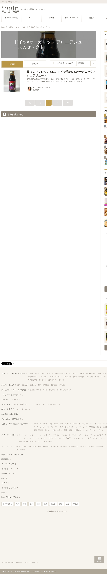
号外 (3, 492)
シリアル (85, 424)
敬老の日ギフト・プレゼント (38, 377)
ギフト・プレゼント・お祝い (13, 373)
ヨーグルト (76, 424)
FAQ (52, 571)
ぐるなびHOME (6, 571)
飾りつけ (52, 390)
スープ (88, 430)
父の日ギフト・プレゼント (57, 380)
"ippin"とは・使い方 (31, 562)
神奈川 (75, 504)
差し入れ (25, 385)
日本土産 (62, 385)
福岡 (38, 504)
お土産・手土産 (7, 385)
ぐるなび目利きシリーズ (22, 571)
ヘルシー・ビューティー (11, 395)
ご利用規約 (35, 571)
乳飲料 (22, 449)
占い (3, 478)
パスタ (61, 427)
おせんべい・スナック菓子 (82, 438)
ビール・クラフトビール (77, 446)
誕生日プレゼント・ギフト (44, 373)
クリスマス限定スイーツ (22, 404)
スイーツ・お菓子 (8, 435)
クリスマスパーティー (54, 404)
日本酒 (24, 446)
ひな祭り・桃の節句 (9, 414)
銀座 (60, 504)
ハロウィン (5, 399)
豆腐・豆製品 (38, 430)
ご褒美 (99, 373)
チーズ (36, 427)
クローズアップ (7, 473)
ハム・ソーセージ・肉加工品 (85, 427)
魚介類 (99, 427)
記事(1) (12, 64)
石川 (31, 504)
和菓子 (68, 438)
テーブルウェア (7, 464)
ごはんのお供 (53, 424)
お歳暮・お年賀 (78, 377)
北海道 (53, 504)
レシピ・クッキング (64, 390)
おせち (17, 409)
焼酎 (29, 446)
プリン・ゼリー (77, 435)
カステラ (61, 438)
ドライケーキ (51, 438)
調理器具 (5, 459)
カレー (95, 430)
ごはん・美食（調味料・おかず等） (15, 424)
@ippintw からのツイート (57, 511)
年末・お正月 (6, 409)
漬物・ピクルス (65, 424)
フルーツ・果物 (46, 441)
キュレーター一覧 (7, 562)
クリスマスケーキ (38, 404)
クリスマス (5, 404)
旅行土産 (54, 385)
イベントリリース (8, 488)
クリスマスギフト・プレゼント (60, 377)
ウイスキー (37, 446)
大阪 (67, 504)
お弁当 (59, 430)
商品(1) (35, 64)
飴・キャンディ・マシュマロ (29, 441)
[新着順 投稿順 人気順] (86, 63)
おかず (67, 427)
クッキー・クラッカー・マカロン (48, 435)
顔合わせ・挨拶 (35, 385)
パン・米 (93, 424)
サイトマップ (45, 571)
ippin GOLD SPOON (9, 497)
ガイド (4, 483)
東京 (17, 504)
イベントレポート (8, 469)
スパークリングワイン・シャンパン (55, 446)
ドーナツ (22, 438)
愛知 (45, 504)
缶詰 (54, 430)
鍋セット (48, 430)
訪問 (18, 385)
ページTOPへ (99, 567)
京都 (24, 504)
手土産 (32, 390)
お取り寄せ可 (7, 504)
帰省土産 (46, 385)
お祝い (30, 373)
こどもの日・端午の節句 (11, 419)
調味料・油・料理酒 (40, 424)
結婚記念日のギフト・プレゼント (66, 373)
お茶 (17, 449)
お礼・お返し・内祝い (87, 373)
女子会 (45, 390)
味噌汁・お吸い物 (75, 430)
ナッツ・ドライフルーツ (48, 427)
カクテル (91, 446)
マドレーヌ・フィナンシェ (36, 438)
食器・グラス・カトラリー (12, 455)
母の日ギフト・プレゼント (37, 380)
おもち (27, 409)
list (13, 363)
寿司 (65, 430)
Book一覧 (19, 562)
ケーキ (21, 435)
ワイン (17, 446)
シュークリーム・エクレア (94, 435)
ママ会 (38, 390)
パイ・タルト (30, 435)
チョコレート (65, 435)
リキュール (99, 446)
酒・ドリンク (6, 446)
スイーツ (17, 399)
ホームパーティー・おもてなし (14, 390)
